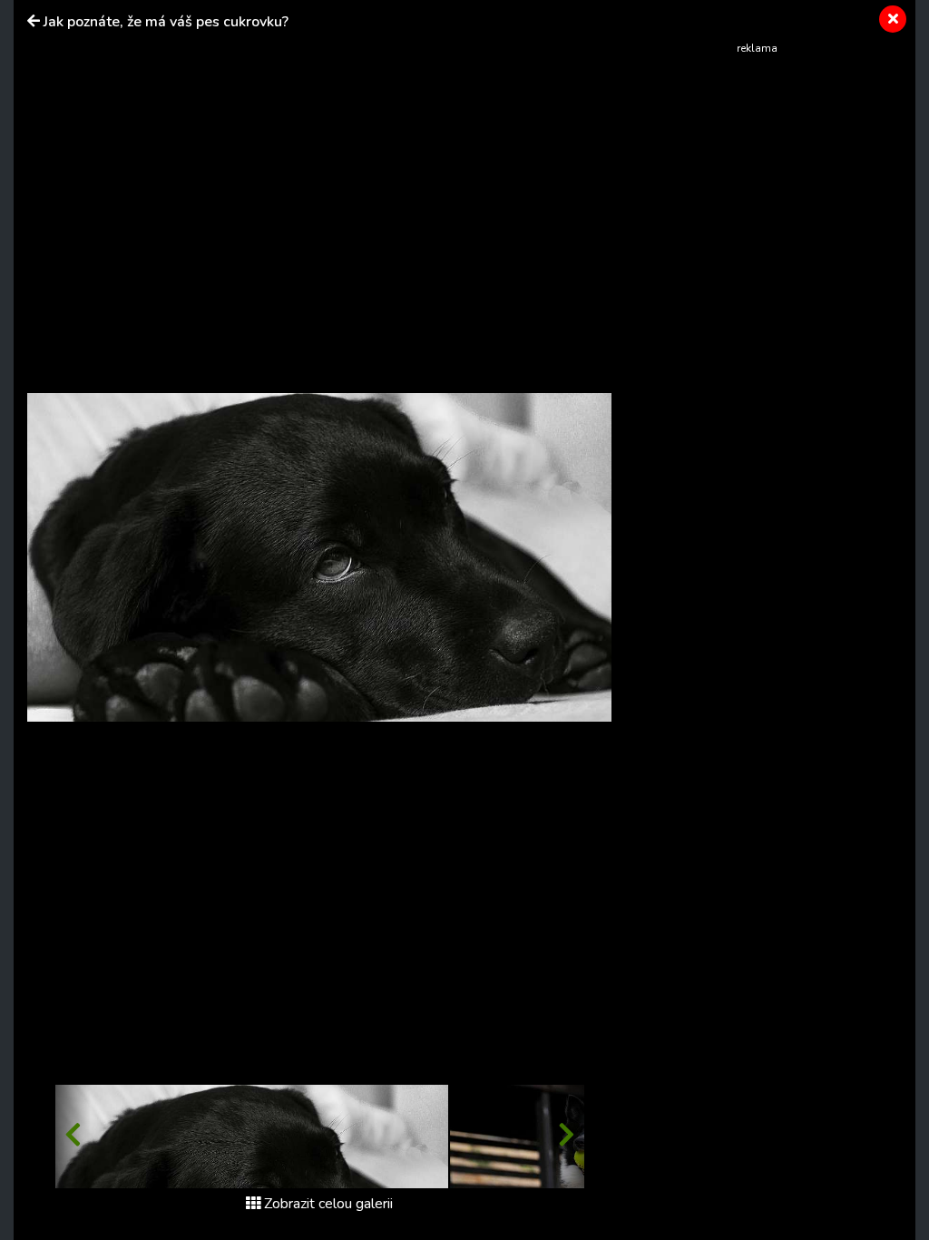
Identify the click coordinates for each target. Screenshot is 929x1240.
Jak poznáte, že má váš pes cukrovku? (166, 22)
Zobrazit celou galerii (328, 1204)
